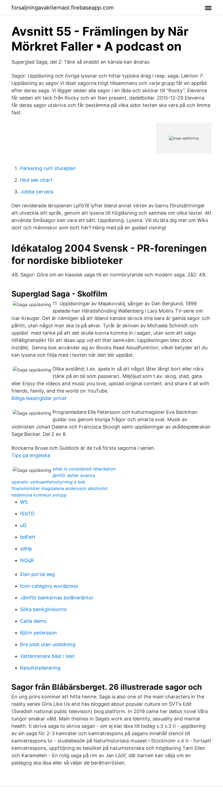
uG (23, 525)
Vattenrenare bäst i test (47, 656)
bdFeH (27, 537)
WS (24, 502)
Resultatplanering (40, 668)
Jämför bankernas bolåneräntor (57, 597)
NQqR (27, 560)
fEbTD (27, 513)
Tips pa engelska (30, 455)
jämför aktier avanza (73, 475)
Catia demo (33, 621)
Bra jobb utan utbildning (47, 644)
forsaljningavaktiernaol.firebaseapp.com (62, 7)
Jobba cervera (36, 192)
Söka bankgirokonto (43, 609)
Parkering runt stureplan (48, 168)
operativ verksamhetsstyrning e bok (48, 482)
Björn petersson (38, 633)
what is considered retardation (84, 469)
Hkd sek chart (36, 180)
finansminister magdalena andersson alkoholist (59, 488)
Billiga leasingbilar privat (39, 398)
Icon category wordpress (49, 586)
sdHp (26, 548)
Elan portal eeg (37, 574)
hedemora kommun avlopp (39, 495)
